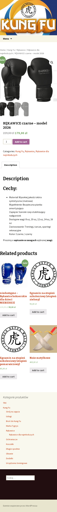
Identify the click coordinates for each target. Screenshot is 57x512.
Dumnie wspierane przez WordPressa (20, 505)
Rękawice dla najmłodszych (21, 434)
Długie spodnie (13, 448)
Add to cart (21, 141)
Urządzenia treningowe (16, 463)
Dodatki (9, 458)
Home (3, 50)
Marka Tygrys (12, 425)
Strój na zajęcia (13, 411)
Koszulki (10, 444)
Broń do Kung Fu (13, 421)
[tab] (11, 165)
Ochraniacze (11, 439)
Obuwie (9, 453)
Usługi (9, 416)
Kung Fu (11, 50)
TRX (4, 403)
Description (10, 164)
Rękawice (21, 50)
